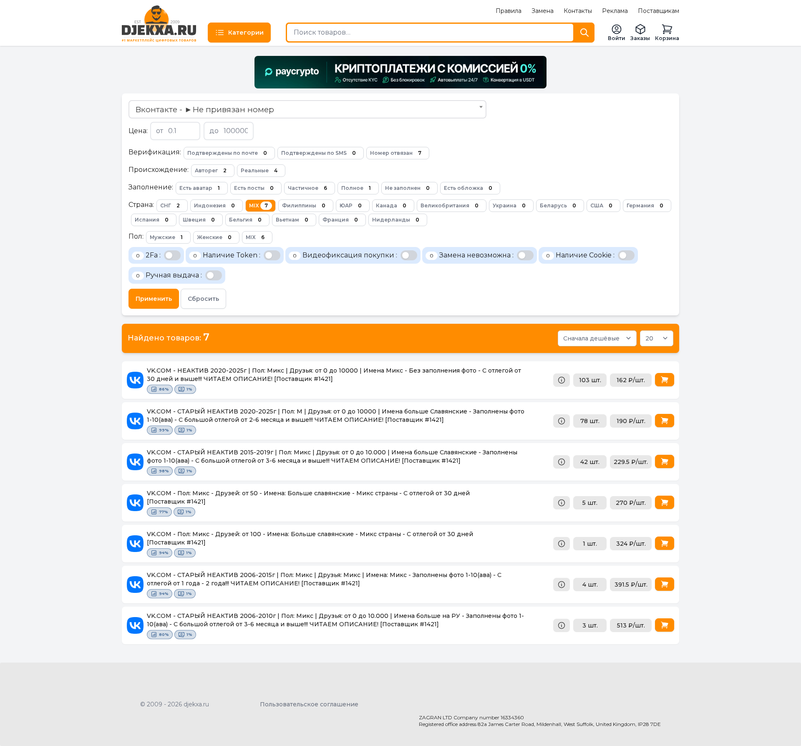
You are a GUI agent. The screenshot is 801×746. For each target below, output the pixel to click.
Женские (214, 237)
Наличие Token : (226, 255)
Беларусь (558, 205)
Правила (508, 11)
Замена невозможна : (472, 255)
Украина (509, 205)
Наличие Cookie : (580, 255)
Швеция (199, 220)
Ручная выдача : (169, 275)
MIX (258, 205)
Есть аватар (199, 188)
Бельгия (245, 220)
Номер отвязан (395, 153)
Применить (154, 298)
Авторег (211, 170)
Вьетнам (292, 220)
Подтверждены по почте (227, 153)
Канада (391, 205)
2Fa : (148, 255)
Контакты (578, 11)
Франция (340, 220)
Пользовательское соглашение (309, 704)
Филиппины (303, 205)
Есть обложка (468, 188)
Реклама (615, 11)
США (601, 205)
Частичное (307, 188)
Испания (152, 220)
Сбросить (203, 298)
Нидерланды (395, 220)
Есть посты (254, 188)
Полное (356, 188)
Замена (542, 11)
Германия (645, 205)
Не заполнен (407, 188)
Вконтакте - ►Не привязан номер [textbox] (204, 109)
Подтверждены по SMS (318, 153)
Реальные (259, 170)
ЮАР (351, 205)
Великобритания (450, 205)
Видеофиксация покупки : (345, 255)
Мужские (166, 237)
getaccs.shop (438, 732)
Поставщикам (658, 11)
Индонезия (214, 205)
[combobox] (307, 109)
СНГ (170, 205)
